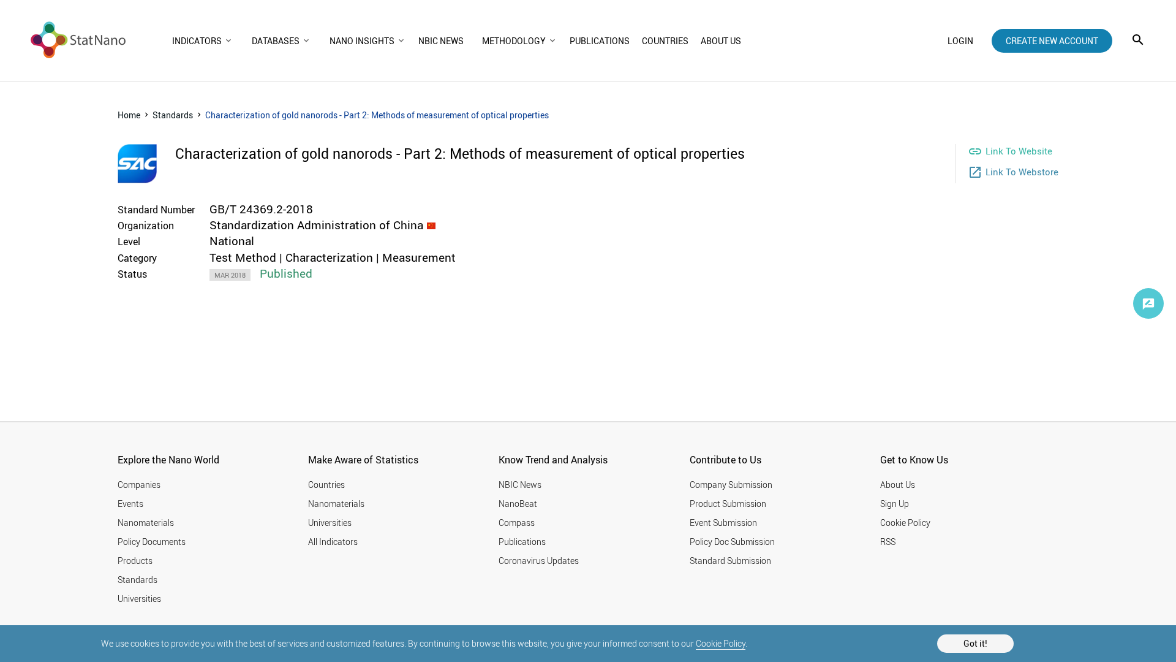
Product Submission (728, 503)
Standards (173, 115)
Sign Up (894, 503)
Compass (517, 522)
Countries (326, 484)
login (960, 41)
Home (129, 115)
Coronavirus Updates (539, 560)
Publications (522, 541)
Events (130, 503)
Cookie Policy (720, 643)
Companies (139, 484)
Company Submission (731, 484)
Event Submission (723, 522)
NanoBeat (518, 503)
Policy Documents (152, 541)
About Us (897, 484)
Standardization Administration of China (316, 225)
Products (135, 560)
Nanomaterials (146, 522)
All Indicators (333, 541)
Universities (139, 598)
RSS (887, 541)
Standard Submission (730, 560)
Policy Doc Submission (732, 541)
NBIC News (520, 484)
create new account (1052, 41)
